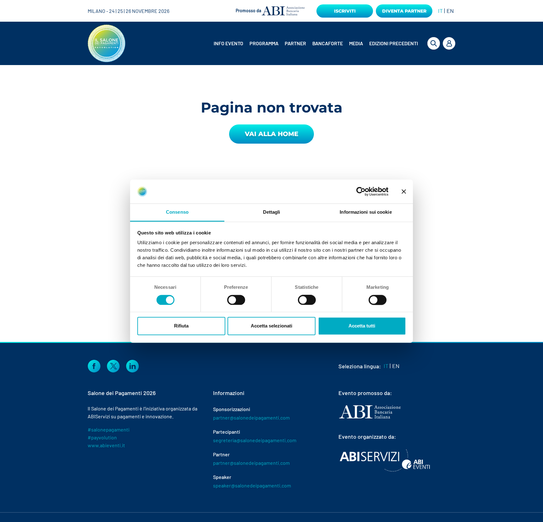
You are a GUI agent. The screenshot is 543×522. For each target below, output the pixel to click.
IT (440, 10)
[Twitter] (113, 365)
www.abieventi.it (106, 445)
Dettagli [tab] (271, 212)
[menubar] (311, 43)
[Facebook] (94, 365)
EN (450, 10)
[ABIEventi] (385, 460)
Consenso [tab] (177, 212)
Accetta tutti (361, 326)
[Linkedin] (132, 365)
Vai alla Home (271, 134)
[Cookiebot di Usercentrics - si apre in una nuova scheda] (360, 191)
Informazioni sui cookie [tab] (366, 212)
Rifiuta (181, 326)
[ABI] (369, 418)
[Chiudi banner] (404, 191)
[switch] (236, 300)
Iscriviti (345, 11)
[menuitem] (229, 43)
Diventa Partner (404, 11)
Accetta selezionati (271, 326)
